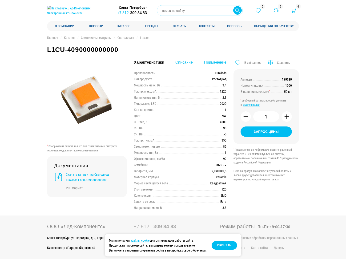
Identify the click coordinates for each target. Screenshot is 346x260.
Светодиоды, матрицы (96, 37)
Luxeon (144, 37)
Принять (224, 245)
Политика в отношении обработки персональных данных (259, 238)
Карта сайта (259, 247)
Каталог (69, 37)
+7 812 (132, 13)
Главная (52, 37)
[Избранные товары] (258, 10)
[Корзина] (294, 10)
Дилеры (279, 247)
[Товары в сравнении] (276, 10)
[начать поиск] (237, 10)
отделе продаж (251, 104)
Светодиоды (125, 37)
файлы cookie (140, 240)
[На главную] (77, 11)
